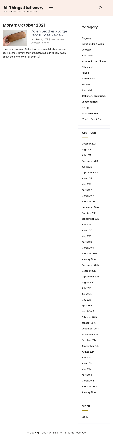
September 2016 (90, 218)
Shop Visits (87, 90)
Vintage (86, 107)
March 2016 (88, 247)
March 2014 (88, 380)
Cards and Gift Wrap (93, 44)
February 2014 (89, 386)
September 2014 (90, 346)
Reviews (45, 42)
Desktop (35, 42)
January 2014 (89, 392)
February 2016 (89, 253)
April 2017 (87, 190)
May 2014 (87, 369)
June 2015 (87, 294)
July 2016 (86, 224)
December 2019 (90, 161)
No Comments (59, 39)
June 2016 (87, 230)
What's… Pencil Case (92, 119)
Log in (85, 416)
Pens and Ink (88, 78)
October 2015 (89, 270)
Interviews (87, 55)
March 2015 (88, 311)
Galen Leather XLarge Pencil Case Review (49, 33)
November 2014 (90, 334)
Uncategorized (90, 101)
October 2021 (89, 143)
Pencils (85, 72)
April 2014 (87, 375)
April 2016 (87, 242)
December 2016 (90, 207)
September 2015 (90, 276)
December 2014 (90, 328)
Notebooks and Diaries (94, 61)
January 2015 (89, 323)
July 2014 (86, 357)
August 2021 (88, 149)
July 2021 (86, 155)
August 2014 (88, 351)
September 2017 (90, 172)
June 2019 (87, 166)
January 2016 (89, 259)
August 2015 (88, 282)
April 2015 (87, 305)
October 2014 (89, 340)
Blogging (86, 38)
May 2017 (86, 184)
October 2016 (89, 213)
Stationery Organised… (94, 96)
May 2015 (86, 299)
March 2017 (88, 195)
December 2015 (90, 265)
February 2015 (89, 317)
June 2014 (87, 363)
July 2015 (86, 288)
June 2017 (87, 178)
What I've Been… (90, 113)
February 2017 (89, 201)
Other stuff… (88, 67)
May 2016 (86, 236)
